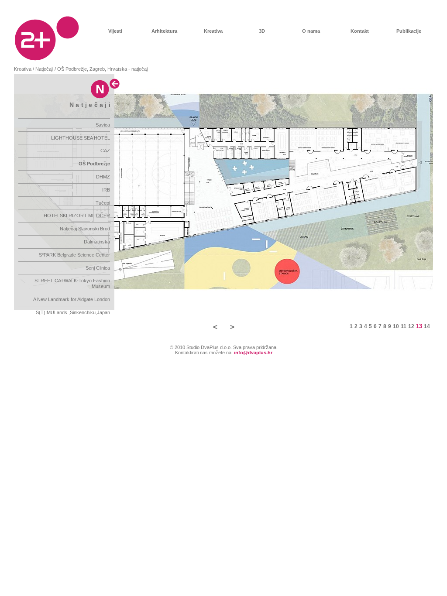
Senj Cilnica (98, 268)
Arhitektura (164, 31)
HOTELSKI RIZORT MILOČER (77, 215)
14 (427, 326)
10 (396, 326)
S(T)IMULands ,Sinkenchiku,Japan (73, 312)
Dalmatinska (97, 241)
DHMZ (103, 176)
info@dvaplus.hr (253, 352)
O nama (311, 31)
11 (403, 326)
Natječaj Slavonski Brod (85, 228)
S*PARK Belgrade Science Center (74, 254)
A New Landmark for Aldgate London (71, 299)
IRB (106, 189)
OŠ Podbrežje (94, 163)
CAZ (105, 150)
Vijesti (115, 31)
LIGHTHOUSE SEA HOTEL (80, 137)
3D (262, 31)
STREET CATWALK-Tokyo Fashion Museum (72, 283)
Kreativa (213, 31)
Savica (103, 124)
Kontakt (360, 31)
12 (411, 326)
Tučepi (103, 203)
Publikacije (408, 31)
